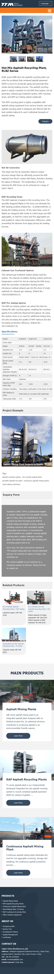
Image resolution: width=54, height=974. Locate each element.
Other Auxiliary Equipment (12, 915)
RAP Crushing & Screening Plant (14, 912)
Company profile (9, 926)
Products (8, 895)
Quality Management (10, 935)
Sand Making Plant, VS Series (13, 909)
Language (45, 3)
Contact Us (9, 943)
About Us (7, 921)
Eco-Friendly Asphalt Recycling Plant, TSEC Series (13, 608)
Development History (10, 932)
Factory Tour (7, 929)
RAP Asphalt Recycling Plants (13, 904)
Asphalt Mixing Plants (10, 901)
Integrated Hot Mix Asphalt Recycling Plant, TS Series (13, 645)
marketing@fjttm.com (15, 959)
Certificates (7, 937)
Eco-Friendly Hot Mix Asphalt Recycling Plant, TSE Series (39, 609)
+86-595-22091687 (12, 957)
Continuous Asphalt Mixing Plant (14, 906)
